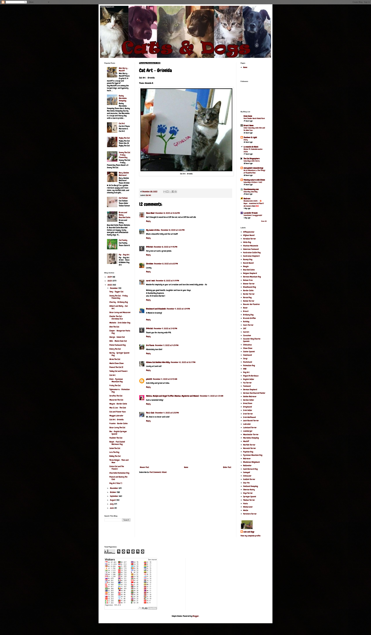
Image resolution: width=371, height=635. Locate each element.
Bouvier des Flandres (251, 304)
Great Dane (247, 403)
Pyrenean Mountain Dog (252, 455)
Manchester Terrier (251, 434)
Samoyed (246, 472)
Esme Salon (248, 116)
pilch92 (149, 379)
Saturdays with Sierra (252, 161)
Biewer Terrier (249, 283)
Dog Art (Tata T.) (115, 483)
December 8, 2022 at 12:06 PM (167, 213)
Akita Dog (247, 242)
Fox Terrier (247, 382)
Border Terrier (249, 294)
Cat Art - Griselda (116, 419)
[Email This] (164, 191)
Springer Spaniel (249, 496)
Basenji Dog (247, 259)
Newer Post (144, 467)
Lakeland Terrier (250, 427)
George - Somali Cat (117, 337)
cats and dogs (248, 531)
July (112, 504)
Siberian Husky (249, 489)
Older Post (227, 467)
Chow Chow (247, 348)
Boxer (245, 307)
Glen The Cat (114, 326)
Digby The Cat (124, 138)
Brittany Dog (248, 314)
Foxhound (247, 386)
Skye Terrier (248, 493)
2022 (110, 284)
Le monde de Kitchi (251, 146)
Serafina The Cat (115, 395)
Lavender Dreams (251, 213)
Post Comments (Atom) (158, 472)
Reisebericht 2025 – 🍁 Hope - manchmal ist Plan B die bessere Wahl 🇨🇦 (253, 203)
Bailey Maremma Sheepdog (123, 98)
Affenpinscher (248, 232)
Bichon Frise (248, 280)
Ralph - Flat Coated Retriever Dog (117, 442)
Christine (149, 263)
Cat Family (123, 240)
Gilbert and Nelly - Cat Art (118, 307)
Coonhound (247, 355)
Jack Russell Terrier (251, 420)
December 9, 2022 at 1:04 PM (178, 308)
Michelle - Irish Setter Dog (119, 322)
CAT (244, 328)
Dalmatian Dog (249, 365)
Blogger (196, 616)
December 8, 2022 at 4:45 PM (165, 247)
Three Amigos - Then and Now (119, 461)
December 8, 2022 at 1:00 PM (172, 230)
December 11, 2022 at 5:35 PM (167, 412)
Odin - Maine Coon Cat (118, 341)
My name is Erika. (153, 230)
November (114, 488)
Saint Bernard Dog (250, 469)
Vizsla (245, 503)
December (114, 288)
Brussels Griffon (249, 318)
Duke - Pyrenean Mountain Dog (116, 380)
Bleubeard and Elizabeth (156, 308)
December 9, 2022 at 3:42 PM (165, 328)
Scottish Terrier (249, 479)
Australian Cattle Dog (252, 252)
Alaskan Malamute (250, 245)
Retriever (247, 458)
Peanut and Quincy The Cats (118, 478)
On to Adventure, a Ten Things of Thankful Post (254, 171)
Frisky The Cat (115, 385)
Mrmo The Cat (114, 359)
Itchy (246, 139)
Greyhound (247, 406)
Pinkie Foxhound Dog (117, 345)
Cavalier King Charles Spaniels (251, 340)
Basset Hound (248, 263)
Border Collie (248, 290)
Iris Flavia (150, 345)
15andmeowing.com (251, 189)
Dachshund (247, 362)
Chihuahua (247, 344)
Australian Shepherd (251, 256)
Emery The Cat (115, 349)
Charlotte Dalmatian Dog (119, 473)
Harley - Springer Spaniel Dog (119, 354)
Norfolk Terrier (249, 444)
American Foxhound (251, 249)
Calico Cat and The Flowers (116, 467)
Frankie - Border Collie (118, 423)
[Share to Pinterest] (175, 191)
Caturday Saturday (251, 191)
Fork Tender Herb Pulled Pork (254, 118)
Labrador (247, 424)
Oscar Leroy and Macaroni (119, 312)
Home (186, 467)
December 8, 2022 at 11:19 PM (167, 280)
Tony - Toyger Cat (116, 291)
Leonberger (247, 431)
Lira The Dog (114, 452)
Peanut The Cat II (116, 367)
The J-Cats (150, 412)
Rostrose (247, 198)
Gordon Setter (248, 400)
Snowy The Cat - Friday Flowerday (124, 155)
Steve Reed (150, 213)
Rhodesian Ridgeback (251, 462)
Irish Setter (247, 410)
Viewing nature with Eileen (254, 180)
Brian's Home (248, 125)
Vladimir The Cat (115, 437)
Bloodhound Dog (249, 287)
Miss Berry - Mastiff (124, 69)
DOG (244, 368)
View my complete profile (250, 535)
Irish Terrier (248, 413)
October (113, 492)
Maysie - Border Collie (118, 403)
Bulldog (246, 321)
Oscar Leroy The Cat (117, 427)
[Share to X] (170, 191)
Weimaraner (248, 507)
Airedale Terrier (249, 238)
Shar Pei (246, 482)
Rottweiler (247, 465)
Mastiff (246, 441)
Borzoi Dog (247, 297)
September (114, 496)
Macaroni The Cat (116, 399)
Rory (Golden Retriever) (124, 173)
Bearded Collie (249, 269)
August (113, 500)
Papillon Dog (248, 451)
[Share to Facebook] (172, 191)
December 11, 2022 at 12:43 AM (165, 379)
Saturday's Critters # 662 (253, 182)
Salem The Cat (114, 448)
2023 (110, 280)
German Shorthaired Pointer (254, 393)
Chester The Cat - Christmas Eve (116, 317)
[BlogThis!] (167, 191)
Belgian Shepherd (250, 273)
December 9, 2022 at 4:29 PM (166, 345)
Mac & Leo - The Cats (117, 407)
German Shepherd (250, 389)
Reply (148, 221)
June (112, 508)
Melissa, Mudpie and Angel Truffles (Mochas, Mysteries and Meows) (172, 396)
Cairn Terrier (248, 325)
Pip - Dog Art (124, 254)
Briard (245, 311)
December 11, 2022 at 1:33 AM (211, 396)
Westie (245, 510)
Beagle (246, 266)
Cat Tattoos (123, 198)
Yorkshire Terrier (250, 513)
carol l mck (150, 280)
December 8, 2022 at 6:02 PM (166, 263)
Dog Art (246, 372)
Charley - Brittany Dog (118, 302)
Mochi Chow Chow (116, 363)
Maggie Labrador (116, 415)
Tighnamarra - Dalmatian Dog (119, 390)
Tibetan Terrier (249, 500)
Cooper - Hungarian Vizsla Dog (119, 331)
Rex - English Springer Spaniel (118, 432)
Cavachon (247, 335)
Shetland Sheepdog (250, 486)
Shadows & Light (250, 137)
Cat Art (148, 195)
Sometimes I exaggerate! (253, 215)
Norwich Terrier (249, 448)
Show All (264, 221)
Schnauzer (247, 475)
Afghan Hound (248, 235)
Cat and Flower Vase (117, 411)
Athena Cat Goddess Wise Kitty (158, 362)
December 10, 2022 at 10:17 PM (183, 362)
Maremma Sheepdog (251, 437)
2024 (110, 277)
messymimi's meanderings (253, 168)
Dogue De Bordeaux (251, 375)
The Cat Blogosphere (252, 158)
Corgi (245, 358)
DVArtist (149, 247)
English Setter (248, 379)
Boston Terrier (248, 301)
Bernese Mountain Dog (252, 276)
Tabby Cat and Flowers (118, 371)
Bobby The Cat (115, 456)
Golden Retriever (250, 396)
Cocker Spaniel (249, 351)
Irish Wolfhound (249, 417)
